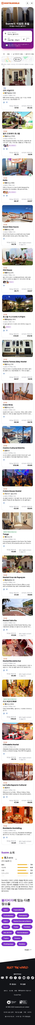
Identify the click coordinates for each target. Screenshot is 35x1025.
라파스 (6, 910)
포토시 (6, 921)
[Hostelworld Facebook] (11, 977)
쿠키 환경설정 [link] (26, 1016)
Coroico (17, 938)
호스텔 (5, 131)
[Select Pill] (27, 3)
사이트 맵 (18, 1016)
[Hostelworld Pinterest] (28, 977)
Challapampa (8, 944)
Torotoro (27, 927)
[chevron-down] (16, 859)
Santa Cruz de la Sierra (22, 921)
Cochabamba (8, 915)
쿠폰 (25, 1012)
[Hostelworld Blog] (2, 977)
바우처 (29, 1012)
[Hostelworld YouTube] (24, 977)
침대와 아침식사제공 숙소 (10, 532)
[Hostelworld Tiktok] (32, 977)
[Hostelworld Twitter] (15, 977)
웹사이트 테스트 (9, 1016)
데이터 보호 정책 (8, 1012)
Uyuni (6, 927)
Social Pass (17, 995)
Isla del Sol (8, 932)
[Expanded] (4, 54)
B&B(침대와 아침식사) (24, 990)
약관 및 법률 (18, 1012)
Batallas (22, 944)
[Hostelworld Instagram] (19, 977)
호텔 (5, 88)
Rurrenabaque (22, 932)
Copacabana (18, 910)
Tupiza (6, 938)
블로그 (6, 990)
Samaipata (23, 915)
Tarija (16, 927)
